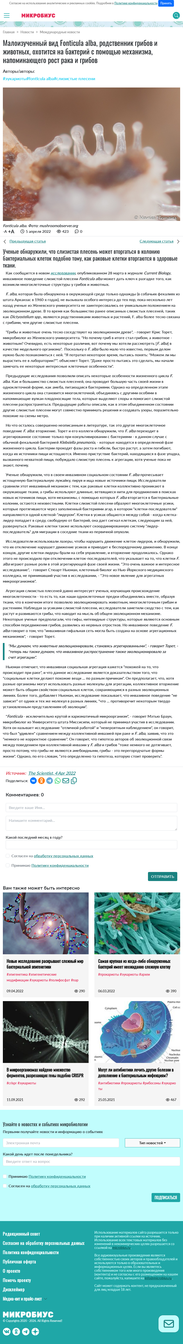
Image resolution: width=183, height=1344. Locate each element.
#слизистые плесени (74, 78)
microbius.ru (121, 1248)
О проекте (11, 1271)
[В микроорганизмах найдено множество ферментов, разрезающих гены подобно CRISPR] (46, 1032)
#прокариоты (108, 974)
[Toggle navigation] (6, 15)
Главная (9, 32)
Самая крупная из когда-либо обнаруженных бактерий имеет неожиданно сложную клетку (134, 964)
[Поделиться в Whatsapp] (57, 780)
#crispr (12, 1083)
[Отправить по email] (65, 780)
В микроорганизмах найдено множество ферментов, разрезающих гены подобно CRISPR (45, 1072)
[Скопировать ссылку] (74, 780)
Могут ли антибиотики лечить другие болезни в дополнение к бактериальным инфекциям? (135, 1072)
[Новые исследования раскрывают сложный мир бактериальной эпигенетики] (46, 923)
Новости (27, 32)
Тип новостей (151, 1142)
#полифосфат (59, 980)
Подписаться (166, 1197)
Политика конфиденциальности (31, 1252)
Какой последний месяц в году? (34, 837)
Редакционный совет (21, 1234)
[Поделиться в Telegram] (49, 780)
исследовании (63, 273)
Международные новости (60, 32)
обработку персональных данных (63, 855)
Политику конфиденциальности (60, 865)
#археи (144, 974)
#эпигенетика (17, 974)
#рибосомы (152, 1083)
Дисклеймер (14, 1289)
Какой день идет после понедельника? (37, 1154)
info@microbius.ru (158, 1278)
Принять (166, 3)
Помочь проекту (17, 1280)
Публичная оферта (19, 1261)
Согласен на (49, 1185)
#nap (74, 980)
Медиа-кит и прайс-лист (22, 1298)
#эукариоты (14, 78)
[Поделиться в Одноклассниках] (41, 780)
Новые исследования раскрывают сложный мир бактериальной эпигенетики (45, 964)
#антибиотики (109, 1083)
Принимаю (47, 1176)
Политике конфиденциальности (136, 3)
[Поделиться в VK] (33, 780)
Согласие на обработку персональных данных (44, 1243)
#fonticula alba (40, 78)
